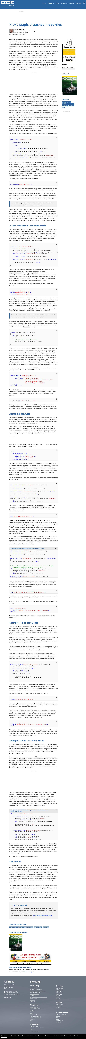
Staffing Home (59, 1004)
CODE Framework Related (68, 104)
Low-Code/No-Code (34, 994)
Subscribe (32, 1011)
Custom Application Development (38, 991)
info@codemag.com (13, 992)
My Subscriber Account (35, 1017)
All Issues (32, 1010)
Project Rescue (33, 998)
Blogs (57, 3)
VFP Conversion (62, 1012)
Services (58, 1016)
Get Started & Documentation (37, 1028)
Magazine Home (34, 1007)
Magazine (51, 3)
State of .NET (59, 994)
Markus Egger (20, 29)
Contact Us (32, 1001)
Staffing (71, 3)
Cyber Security (33, 995)
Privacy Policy (7, 997)
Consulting (64, 3)
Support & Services (34, 1031)
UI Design (64, 105)
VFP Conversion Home (61, 1014)
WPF (69, 105)
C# (70, 102)
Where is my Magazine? (35, 1016)
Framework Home (34, 1026)
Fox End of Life (59, 1020)
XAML (72, 105)
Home (44, 3)
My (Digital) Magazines (35, 1014)
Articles (57, 1019)
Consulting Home (34, 988)
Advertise (32, 1019)
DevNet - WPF (65, 102)
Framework (34, 1024)
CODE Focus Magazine (35, 1008)
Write (31, 1020)
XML (63, 107)
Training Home (59, 988)
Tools (57, 1017)
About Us (58, 1007)
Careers (57, 1009)
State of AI (58, 991)
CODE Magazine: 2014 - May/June (29, 31)
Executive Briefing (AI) (35, 992)
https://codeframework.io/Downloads (42, 915)
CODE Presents (59, 989)
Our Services (59, 1006)
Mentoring (58, 998)
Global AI (58, 995)
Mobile (31, 1013)
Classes (57, 997)
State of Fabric (59, 992)
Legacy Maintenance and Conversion (38, 997)
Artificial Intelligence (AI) (36, 989)
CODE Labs (32, 1000)
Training (78, 3)
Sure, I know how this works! (68, 1035)
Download (32, 1029)
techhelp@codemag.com (28, 972)
